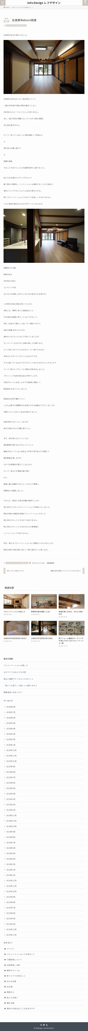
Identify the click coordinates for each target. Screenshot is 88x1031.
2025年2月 (10, 804)
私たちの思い (12, 997)
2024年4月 (10, 858)
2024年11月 (11, 820)
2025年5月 (10, 788)
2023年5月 (10, 918)
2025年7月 (10, 777)
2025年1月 (10, 810)
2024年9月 (10, 831)
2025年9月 (10, 766)
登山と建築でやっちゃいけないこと (19, 678)
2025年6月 (10, 782)
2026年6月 (10, 717)
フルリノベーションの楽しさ (16, 665)
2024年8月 (10, 837)
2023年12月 (11, 880)
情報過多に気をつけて (13, 692)
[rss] (47, 1025)
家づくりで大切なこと (16, 975)
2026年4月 (10, 728)
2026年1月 (10, 744)
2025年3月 (10, 799)
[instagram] (41, 1025)
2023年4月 (10, 924)
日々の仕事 (11, 981)
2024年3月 (10, 864)
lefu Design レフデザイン (44, 2)
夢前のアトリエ (13, 970)
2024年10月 (11, 826)
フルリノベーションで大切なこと (16, 25)
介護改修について (14, 959)
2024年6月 (10, 848)
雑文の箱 (10, 1003)
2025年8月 (10, 772)
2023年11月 (11, 886)
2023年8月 (10, 902)
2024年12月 (11, 815)
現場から (10, 992)
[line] (44, 1025)
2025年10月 (11, 761)
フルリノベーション (38, 563)
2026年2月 (10, 739)
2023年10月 (11, 891)
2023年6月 (10, 913)
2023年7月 (10, 907)
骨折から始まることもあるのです (21, 1008)
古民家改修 (50, 563)
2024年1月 (10, 875)
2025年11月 (11, 755)
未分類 (9, 986)
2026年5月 (10, 723)
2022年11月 (11, 934)
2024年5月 (10, 853)
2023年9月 (10, 896)
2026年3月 (10, 734)
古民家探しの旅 (13, 965)
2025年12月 (11, 750)
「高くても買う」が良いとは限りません (20, 685)
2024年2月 (10, 869)
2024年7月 (10, 842)
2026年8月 (10, 706)
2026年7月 (10, 712)
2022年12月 (11, 929)
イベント (10, 948)
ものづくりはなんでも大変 (15, 672)
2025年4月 (10, 793)
